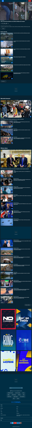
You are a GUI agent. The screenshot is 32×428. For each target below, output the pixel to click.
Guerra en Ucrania (17, 392)
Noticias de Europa (16, 178)
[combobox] (16, 388)
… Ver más (3, 28)
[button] (3, 81)
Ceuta (23, 394)
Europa (1, 406)
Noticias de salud (16, 186)
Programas (17, 413)
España (9, 394)
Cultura (17, 411)
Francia (23, 392)
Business (2, 408)
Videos (1, 413)
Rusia (14, 398)
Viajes (1, 411)
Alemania (19, 394)
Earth (17, 408)
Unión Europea (14, 394)
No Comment (2, 118)
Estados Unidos (16, 396)
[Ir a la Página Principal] (3, 1)
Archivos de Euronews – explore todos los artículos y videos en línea (23, 415)
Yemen (14, 170)
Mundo (17, 406)
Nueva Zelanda (16, 194)
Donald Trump (9, 396)
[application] (16, 11)
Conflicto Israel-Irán (10, 392)
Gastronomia (15, 272)
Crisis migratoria (22, 396)
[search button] (22, 388)
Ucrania (18, 398)
